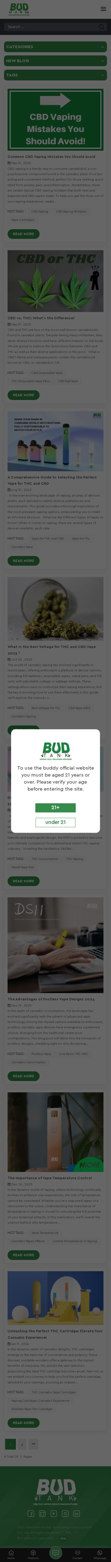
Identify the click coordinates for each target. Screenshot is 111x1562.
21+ (55, 807)
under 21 (55, 822)
